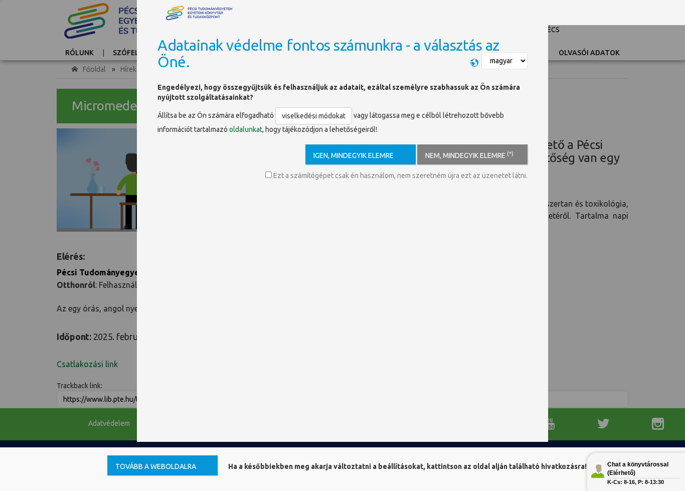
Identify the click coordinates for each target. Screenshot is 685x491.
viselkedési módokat (314, 116)
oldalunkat (245, 129)
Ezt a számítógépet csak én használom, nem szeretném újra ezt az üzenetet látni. (400, 176)
